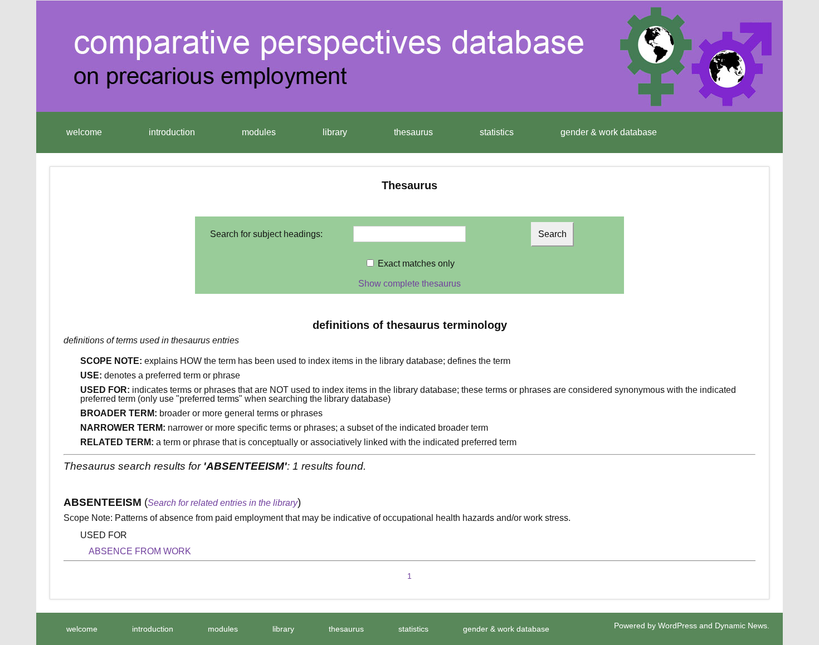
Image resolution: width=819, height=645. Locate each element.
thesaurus (413, 132)
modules (259, 132)
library (335, 132)
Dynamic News (741, 625)
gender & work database (608, 132)
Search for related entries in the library (223, 503)
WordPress (677, 625)
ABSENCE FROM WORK (140, 551)
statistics (497, 132)
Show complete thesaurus (409, 283)
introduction (172, 132)
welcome (84, 132)
